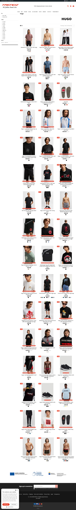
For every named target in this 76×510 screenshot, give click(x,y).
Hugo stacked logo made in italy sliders (65, 430)
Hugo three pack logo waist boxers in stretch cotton (47, 457)
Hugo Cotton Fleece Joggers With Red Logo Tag (28, 430)
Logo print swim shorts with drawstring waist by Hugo (66, 211)
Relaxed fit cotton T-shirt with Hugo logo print (29, 48)
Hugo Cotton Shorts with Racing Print (47, 211)
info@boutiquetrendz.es (43, 496)
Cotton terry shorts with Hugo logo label (66, 294)
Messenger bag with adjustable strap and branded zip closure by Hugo (47, 266)
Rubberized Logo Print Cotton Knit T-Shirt (29, 102)
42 (4, 34)
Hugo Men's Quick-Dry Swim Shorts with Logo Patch (66, 75)
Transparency (57, 494)
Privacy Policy (47, 494)
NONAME (66, 101)
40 (4, 31)
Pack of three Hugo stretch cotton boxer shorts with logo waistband (66, 457)
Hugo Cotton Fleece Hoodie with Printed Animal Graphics (66, 184)
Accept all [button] (6, 504)
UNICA (4, 30)
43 (4, 36)
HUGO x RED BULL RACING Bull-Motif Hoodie (47, 348)
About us (20, 494)
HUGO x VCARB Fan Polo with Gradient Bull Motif (66, 129)
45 (4, 38)
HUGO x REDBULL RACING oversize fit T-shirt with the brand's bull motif (29, 348)
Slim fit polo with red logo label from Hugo (29, 211)
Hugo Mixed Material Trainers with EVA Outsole (47, 403)
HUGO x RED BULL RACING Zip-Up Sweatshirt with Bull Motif (66, 348)
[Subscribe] (56, 486)
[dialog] (10, 499)
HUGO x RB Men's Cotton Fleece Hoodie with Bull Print (47, 102)
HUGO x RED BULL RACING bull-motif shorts (28, 375)
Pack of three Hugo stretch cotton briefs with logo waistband (47, 375)
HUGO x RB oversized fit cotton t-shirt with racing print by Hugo (65, 265)
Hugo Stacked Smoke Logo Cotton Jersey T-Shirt (29, 265)
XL (4, 27)
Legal (52, 494)
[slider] (1, 45)
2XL (4, 28)
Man (4, 15)
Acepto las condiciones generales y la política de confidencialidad (46, 488)
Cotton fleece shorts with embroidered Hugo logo (29, 184)
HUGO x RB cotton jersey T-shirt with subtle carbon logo (66, 157)
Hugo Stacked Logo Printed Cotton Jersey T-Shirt (29, 294)
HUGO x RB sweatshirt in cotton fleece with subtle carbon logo (29, 157)
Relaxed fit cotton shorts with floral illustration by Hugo (47, 321)
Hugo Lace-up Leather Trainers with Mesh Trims (66, 375)
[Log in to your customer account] (71, 6)
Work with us (25, 494)
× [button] (17, 490)
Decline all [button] (14, 504)
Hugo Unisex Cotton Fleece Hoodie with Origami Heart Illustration (66, 48)
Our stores (38, 498)
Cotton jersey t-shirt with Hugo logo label (47, 294)
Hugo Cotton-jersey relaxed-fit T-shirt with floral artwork (66, 321)
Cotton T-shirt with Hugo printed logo (47, 430)
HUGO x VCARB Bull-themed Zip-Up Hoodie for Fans (29, 129)
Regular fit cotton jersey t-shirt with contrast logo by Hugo (66, 403)
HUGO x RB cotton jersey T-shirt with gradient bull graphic (47, 157)
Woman (5, 17)
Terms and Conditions (38, 494)
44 (4, 37)
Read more (4, 502)
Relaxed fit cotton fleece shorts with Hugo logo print (29, 238)
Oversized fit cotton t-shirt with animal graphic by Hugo (47, 184)
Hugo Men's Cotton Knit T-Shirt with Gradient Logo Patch (47, 75)
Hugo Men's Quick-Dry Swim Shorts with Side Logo (47, 48)
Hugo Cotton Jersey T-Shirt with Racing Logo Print (47, 238)
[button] (10, 507)
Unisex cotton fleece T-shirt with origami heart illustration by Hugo (29, 75)
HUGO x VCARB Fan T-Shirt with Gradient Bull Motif (47, 129)
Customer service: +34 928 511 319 (7, 0)
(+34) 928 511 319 (32, 496)
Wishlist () (73, 0)
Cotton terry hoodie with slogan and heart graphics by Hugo (65, 238)
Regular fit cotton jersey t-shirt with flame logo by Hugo (29, 403)
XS (4, 21)
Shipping (31, 494)
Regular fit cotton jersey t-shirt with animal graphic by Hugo (29, 321)
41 (4, 33)
